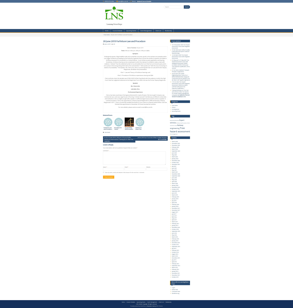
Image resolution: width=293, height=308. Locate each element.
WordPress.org (175, 293)
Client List (158, 31)
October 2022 (175, 162)
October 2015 (175, 244)
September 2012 (176, 265)
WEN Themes (159, 306)
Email (126, 167)
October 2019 (175, 189)
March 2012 (175, 267)
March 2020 (175, 183)
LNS (114, 44)
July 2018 (174, 200)
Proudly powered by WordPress (138, 306)
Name (105, 167)
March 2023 (175, 156)
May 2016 (174, 235)
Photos (173, 107)
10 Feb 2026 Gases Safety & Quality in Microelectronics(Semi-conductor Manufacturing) (181, 51)
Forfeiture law (179, 123)
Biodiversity (168, 31)
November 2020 (176, 174)
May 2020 (174, 179)
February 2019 (175, 197)
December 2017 (176, 208)
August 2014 (175, 254)
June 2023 (174, 153)
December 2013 (176, 258)
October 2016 (175, 229)
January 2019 (175, 198)
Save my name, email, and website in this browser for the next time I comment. (124, 172)
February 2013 (175, 263)
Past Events (107, 34)
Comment (106, 150)
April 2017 (174, 219)
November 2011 (176, 275)
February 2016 (175, 239)
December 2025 (176, 143)
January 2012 (175, 271)
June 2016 (174, 233)
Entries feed (175, 289)
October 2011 (175, 277)
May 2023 (174, 155)
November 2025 (176, 145)
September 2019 (176, 191)
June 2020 (174, 177)
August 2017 (175, 212)
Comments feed (176, 291)
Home (106, 31)
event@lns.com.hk (123, 1)
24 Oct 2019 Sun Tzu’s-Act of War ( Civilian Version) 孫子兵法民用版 (152, 138)
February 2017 (175, 223)
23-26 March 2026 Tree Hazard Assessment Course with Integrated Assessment (181, 56)
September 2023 (176, 151)
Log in (173, 287)
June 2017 (174, 216)
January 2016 (175, 240)
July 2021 (174, 166)
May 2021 (174, 170)
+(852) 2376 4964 (109, 1)
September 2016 (176, 231)
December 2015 (176, 242)
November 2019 (176, 187)
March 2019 (175, 195)
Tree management (173, 134)
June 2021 (174, 168)
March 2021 (175, 172)
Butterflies (177, 120)
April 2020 (174, 181)
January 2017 (175, 225)
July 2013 (174, 260)
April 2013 (174, 261)
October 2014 (175, 252)
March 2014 (175, 256)
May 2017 (174, 218)
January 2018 (175, 206)
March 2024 (175, 149)
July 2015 (174, 248)
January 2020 (175, 185)
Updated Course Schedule (144, 1)
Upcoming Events (131, 31)
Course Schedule (117, 31)
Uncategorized (175, 109)
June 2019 (174, 193)
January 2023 (175, 158)
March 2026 (175, 141)
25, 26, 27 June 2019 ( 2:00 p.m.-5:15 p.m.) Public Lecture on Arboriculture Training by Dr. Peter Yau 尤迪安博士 (118, 139)
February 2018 (175, 204)
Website (148, 167)
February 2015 (175, 250)
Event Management (146, 31)
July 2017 (174, 214)
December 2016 (176, 227)
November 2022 (176, 160)
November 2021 (176, 164)
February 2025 (175, 147)
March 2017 (175, 221)
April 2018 (174, 202)
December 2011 (176, 273)
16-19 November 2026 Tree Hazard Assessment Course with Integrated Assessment (181, 46)
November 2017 (176, 210)
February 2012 (175, 269)
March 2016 (175, 237)
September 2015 (176, 246)
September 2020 (176, 176)
